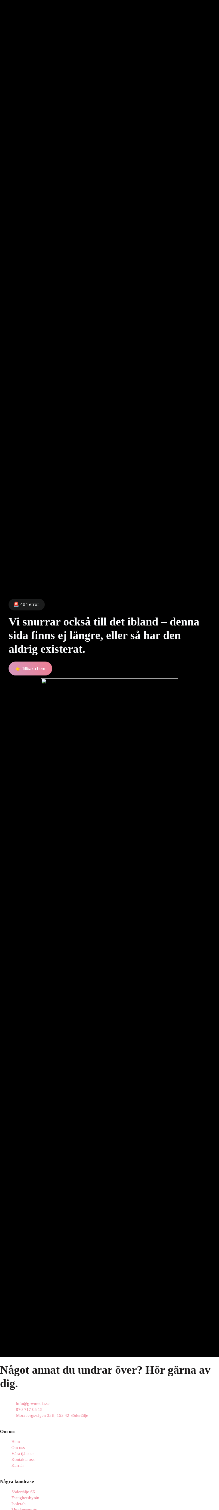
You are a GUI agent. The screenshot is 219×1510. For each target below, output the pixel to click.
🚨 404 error (26, 604)
